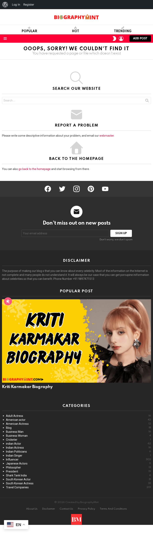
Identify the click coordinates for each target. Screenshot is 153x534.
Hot (75, 31)
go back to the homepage (35, 169)
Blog (78, 427)
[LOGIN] (121, 38)
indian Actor (78, 443)
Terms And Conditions (113, 509)
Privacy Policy (86, 509)
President (78, 471)
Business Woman (78, 435)
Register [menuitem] (28, 4)
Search (147, 101)
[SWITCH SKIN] (114, 38)
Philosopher (78, 467)
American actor (78, 419)
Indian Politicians (78, 451)
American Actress (78, 423)
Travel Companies (78, 487)
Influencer (78, 459)
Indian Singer (78, 455)
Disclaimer (48, 509)
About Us (31, 509)
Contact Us (66, 509)
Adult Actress (78, 415)
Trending (122, 31)
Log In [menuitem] (16, 4)
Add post (140, 38)
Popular (29, 31)
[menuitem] (5, 4)
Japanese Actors (78, 463)
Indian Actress (78, 447)
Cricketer (78, 439)
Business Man (78, 431)
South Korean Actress (78, 483)
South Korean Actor (78, 479)
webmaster (106, 135)
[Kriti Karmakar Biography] (76, 341)
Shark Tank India (78, 475)
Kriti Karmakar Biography (27, 387)
